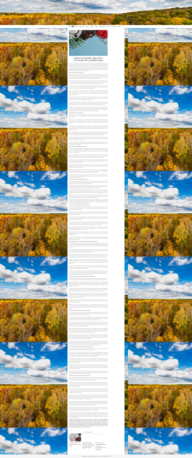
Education (82, 26)
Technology (113, 26)
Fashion (91, 26)
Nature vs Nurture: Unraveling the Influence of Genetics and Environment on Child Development (100, 446)
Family (87, 26)
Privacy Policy (104, 456)
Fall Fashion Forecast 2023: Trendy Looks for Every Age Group (75, 444)
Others (119, 26)
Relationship (102, 26)
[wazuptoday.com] (96, 12)
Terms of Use (108, 456)
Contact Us (100, 456)
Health (96, 26)
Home (77, 26)
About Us (96, 456)
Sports (108, 26)
